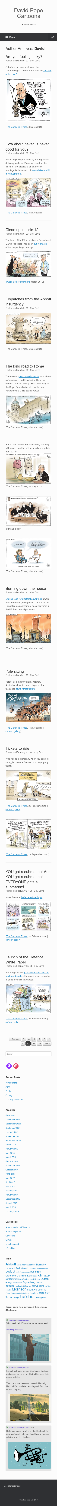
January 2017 (12, 1194)
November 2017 (13, 1165)
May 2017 (10, 1177)
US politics (11, 1248)
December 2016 (13, 1198)
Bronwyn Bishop (42, 1268)
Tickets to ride (17, 748)
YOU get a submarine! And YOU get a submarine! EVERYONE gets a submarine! (28, 879)
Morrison (19, 1289)
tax (48, 1292)
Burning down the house (26, 588)
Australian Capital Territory (18, 1227)
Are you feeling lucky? (24, 56)
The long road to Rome (25, 366)
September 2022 (13, 1123)
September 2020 (13, 1140)
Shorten (41, 1293)
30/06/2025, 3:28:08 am (23, 1320)
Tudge (16, 1297)
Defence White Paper (31, 897)
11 (34, 1043)
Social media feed (12, 1485)
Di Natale (36, 1279)
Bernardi (10, 1268)
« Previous (15, 1039)
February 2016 (12, 1211)
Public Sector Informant (18, 281)
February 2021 (12, 1131)
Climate (9, 1239)
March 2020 (11, 1144)
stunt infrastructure (25, 688)
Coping (9, 1095)
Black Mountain (22, 1268)
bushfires (35, 1271)
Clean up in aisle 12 (22, 229)
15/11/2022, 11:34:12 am (23, 1428)
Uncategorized (12, 1243)
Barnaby (41, 1264)
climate (44, 1275)
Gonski (39, 1282)
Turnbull (27, 1296)
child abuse (33, 1276)
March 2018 (11, 1156)
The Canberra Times (16, 126)
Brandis (32, 1268)
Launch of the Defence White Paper (24, 959)
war (44, 1297)
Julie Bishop (23, 1286)
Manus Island (38, 1285)
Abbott (11, 1264)
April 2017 (10, 1182)
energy (9, 1282)
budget (10, 1271)
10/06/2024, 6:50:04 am (23, 1368)
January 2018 (12, 1161)
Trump (9, 1297)
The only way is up (14, 1099)
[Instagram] (16, 1066)
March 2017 (11, 1186)
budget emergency (23, 1272)
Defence (29, 1279)
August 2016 (11, 1202)
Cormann (15, 1278)
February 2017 (12, 1190)
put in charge (40, 243)
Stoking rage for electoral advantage (24, 598)
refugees (15, 1293)
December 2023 (13, 1119)
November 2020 (13, 1136)
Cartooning (10, 1235)
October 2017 (12, 1169)
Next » (47, 1043)
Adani (24, 1264)
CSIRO (23, 1279)
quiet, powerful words (28, 376)
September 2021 (13, 1127)
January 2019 (12, 1148)
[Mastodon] (9, 1066)
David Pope (11, 1320)
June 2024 (10, 1115)
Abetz (19, 1265)
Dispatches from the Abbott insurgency (28, 301)
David (39, 48)
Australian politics (14, 1231)
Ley (30, 1286)
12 (40, 1043)
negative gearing (36, 1289)
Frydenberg (29, 1282)
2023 (8, 1086)
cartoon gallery (13, 731)
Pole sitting (15, 671)
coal (8, 1278)
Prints (8, 1090)
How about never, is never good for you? (27, 146)
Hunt (17, 1286)
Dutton (45, 1279)
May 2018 (10, 1152)
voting (39, 1297)
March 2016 (11, 1207)
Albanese (31, 1264)
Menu (12, 36)
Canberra (11, 1275)
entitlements (17, 1282)
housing (10, 1285)
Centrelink (22, 1275)
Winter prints (11, 1082)
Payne (8, 1293)
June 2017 (10, 1173)
